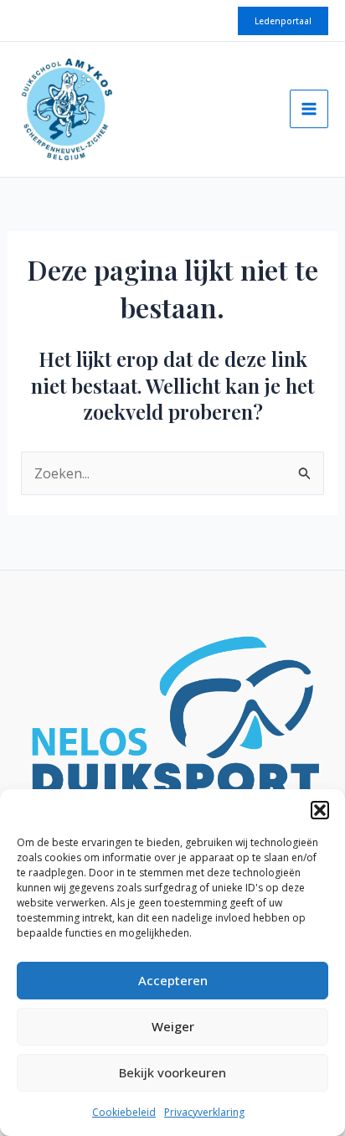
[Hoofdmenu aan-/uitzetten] (309, 109)
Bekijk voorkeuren (172, 1072)
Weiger (173, 1026)
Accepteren (173, 980)
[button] (320, 810)
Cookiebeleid (124, 1112)
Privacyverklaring (204, 1112)
